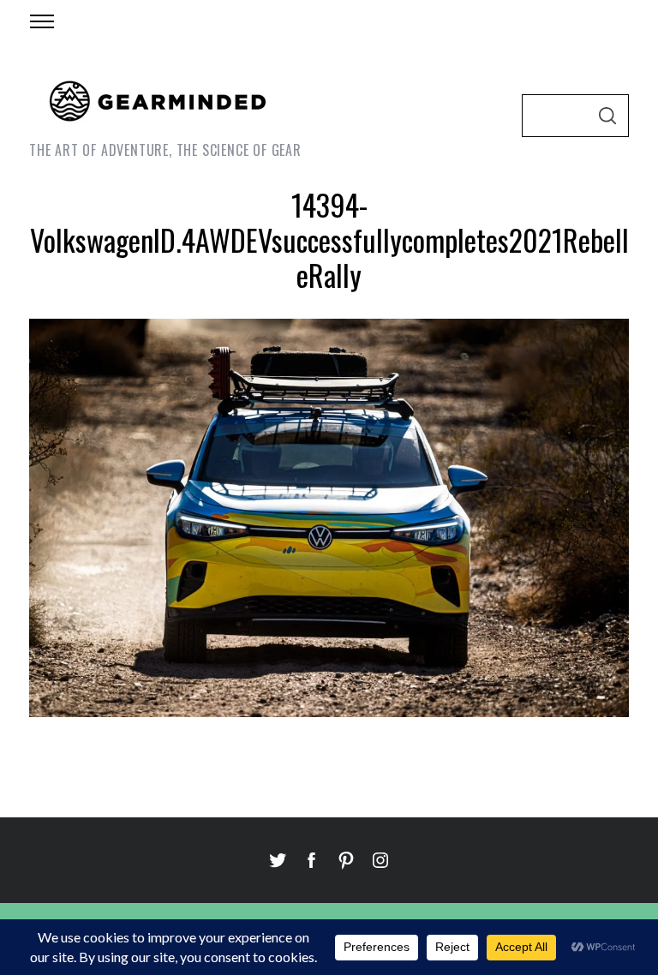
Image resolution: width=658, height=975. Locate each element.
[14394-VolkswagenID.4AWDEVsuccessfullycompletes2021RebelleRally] (329, 711)
